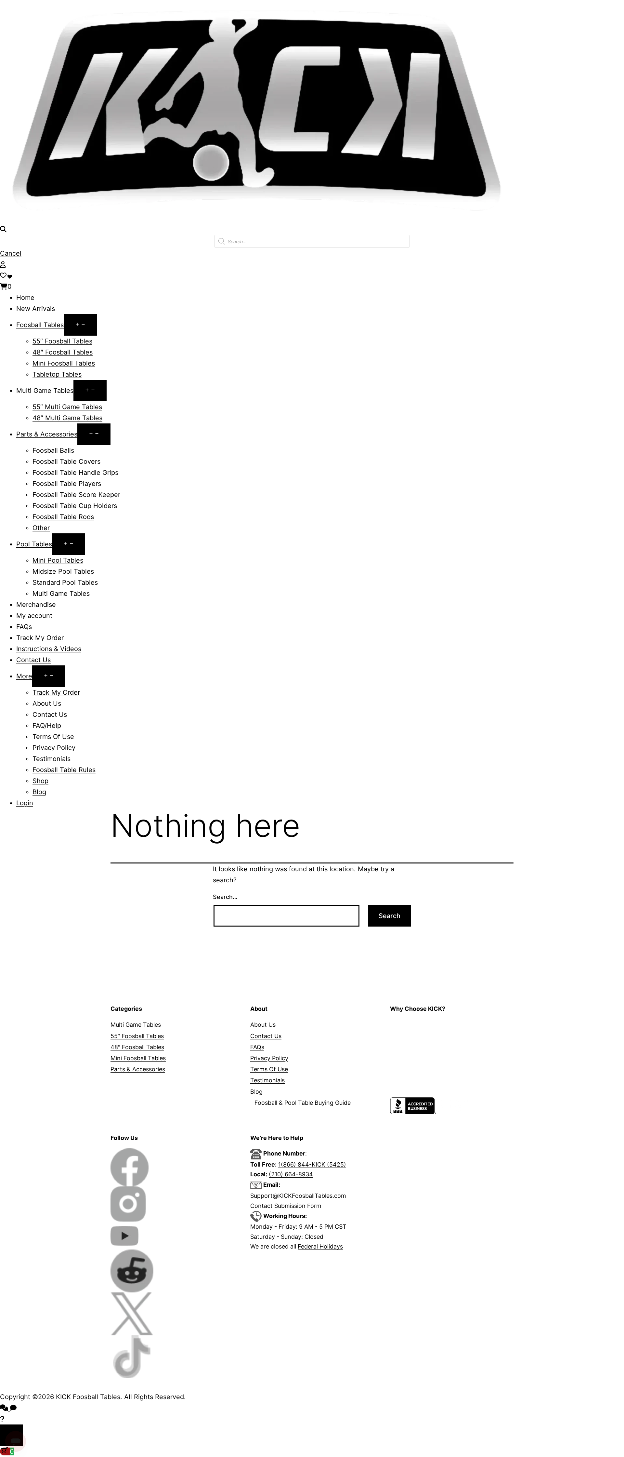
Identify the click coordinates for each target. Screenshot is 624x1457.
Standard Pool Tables (65, 582)
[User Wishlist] (3, 275)
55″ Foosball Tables (62, 341)
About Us (46, 703)
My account (34, 616)
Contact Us (33, 660)
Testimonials (51, 759)
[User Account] (3, 264)
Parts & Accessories (46, 434)
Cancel (10, 253)
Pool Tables (34, 544)
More (24, 676)
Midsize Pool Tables (63, 571)
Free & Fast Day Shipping (425, 1058)
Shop (40, 781)
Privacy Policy (53, 748)
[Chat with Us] (2, 1419)
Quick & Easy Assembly (422, 1080)
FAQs (24, 627)
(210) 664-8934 (291, 1174)
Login (24, 803)
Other (41, 528)
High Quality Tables (416, 1024)
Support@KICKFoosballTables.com (298, 1195)
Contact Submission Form (285, 1205)
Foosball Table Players (66, 484)
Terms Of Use (53, 737)
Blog (39, 792)
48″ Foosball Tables (62, 352)
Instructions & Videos (48, 649)
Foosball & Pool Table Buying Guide (302, 1102)
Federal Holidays (320, 1246)
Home (25, 297)
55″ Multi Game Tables (67, 407)
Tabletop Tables (57, 374)
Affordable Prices (413, 1036)
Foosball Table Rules (64, 770)
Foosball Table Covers (66, 461)
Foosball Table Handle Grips (75, 472)
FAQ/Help (46, 725)
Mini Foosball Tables (63, 363)
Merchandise (36, 604)
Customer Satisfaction (420, 1091)
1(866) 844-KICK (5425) (312, 1164)
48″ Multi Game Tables (67, 418)
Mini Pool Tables (57, 560)
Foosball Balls (53, 450)
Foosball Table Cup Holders (74, 506)
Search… (225, 896)
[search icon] (3, 229)
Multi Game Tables (44, 390)
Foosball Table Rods (63, 517)
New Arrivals (35, 309)
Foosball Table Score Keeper (76, 495)
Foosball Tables (40, 325)
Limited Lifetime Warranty (425, 1047)
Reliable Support (412, 1069)
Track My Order (40, 638)
